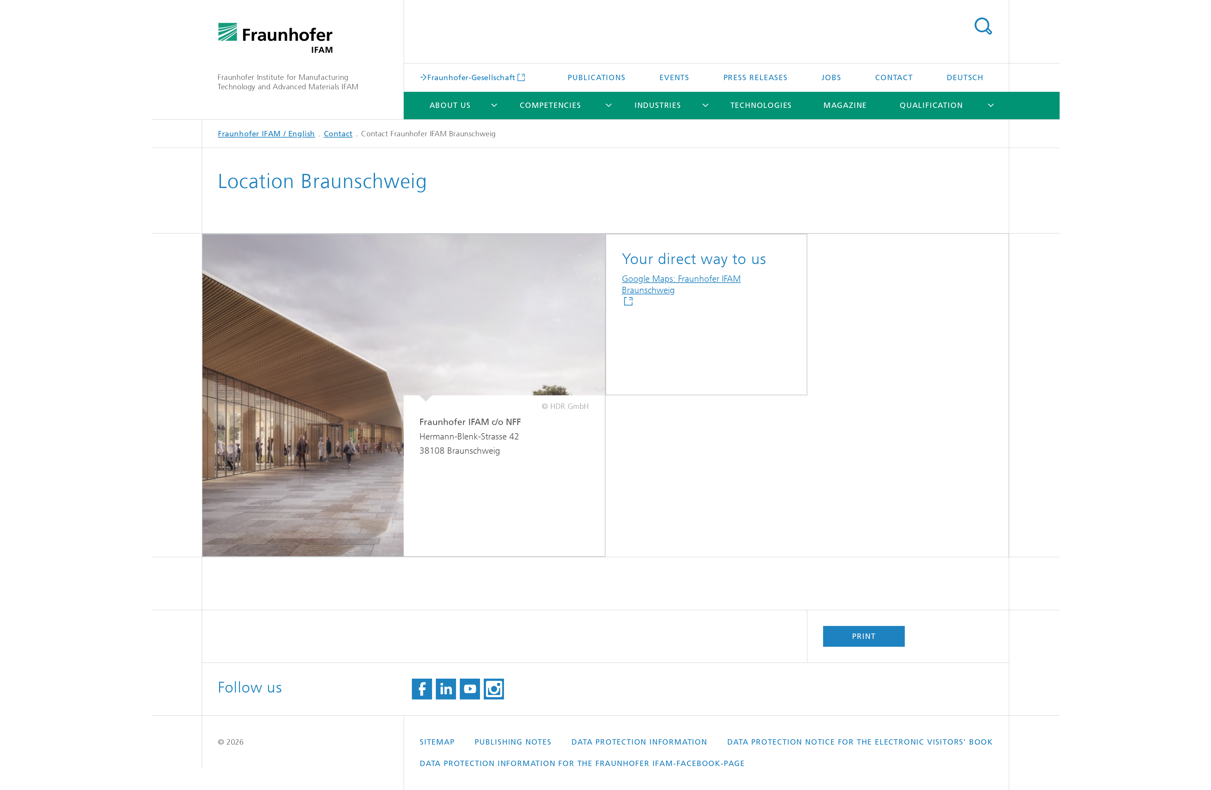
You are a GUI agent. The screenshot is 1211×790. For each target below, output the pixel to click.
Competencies (550, 105)
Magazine (845, 105)
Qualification (931, 105)
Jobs (831, 77)
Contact (894, 77)
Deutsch (965, 77)
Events (674, 77)
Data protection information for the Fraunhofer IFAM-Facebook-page (582, 763)
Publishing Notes (513, 742)
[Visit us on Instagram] (494, 689)
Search (983, 26)
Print (863, 636)
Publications (597, 77)
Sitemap (437, 742)
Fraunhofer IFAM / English (266, 133)
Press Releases (755, 77)
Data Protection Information (639, 742)
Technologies (761, 105)
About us (450, 105)
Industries (658, 105)
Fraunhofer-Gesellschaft (471, 77)
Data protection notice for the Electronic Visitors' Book (860, 742)
